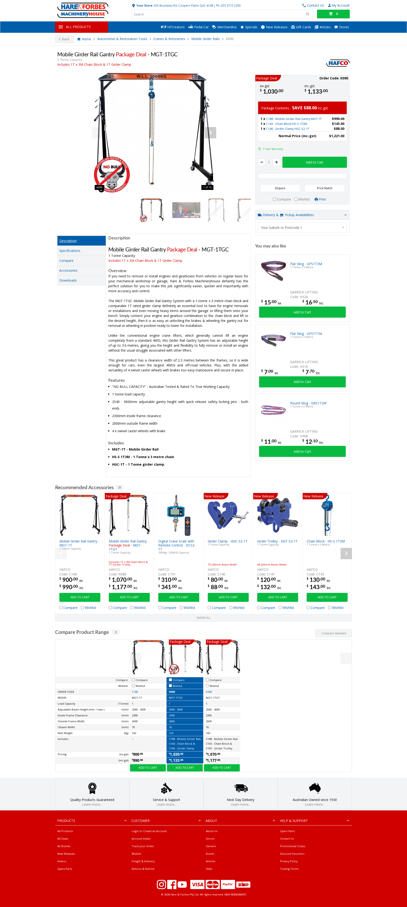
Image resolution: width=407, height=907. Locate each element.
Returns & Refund (143, 868)
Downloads (68, 280)
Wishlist (136, 853)
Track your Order (143, 846)
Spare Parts (64, 868)
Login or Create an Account (149, 831)
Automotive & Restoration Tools (122, 39)
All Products (65, 831)
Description (68, 240)
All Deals (62, 838)
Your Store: (144, 5)
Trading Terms (289, 868)
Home (86, 39)
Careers (211, 846)
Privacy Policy (289, 861)
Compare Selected (333, 633)
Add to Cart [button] (314, 162)
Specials (250, 27)
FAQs (209, 868)
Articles (325, 27)
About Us (211, 831)
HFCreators (175, 27)
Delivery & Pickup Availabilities (288, 215)
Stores (343, 27)
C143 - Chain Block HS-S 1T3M (286, 124)
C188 (135, 692)
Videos (61, 861)
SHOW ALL (204, 618)
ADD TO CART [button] (79, 597)
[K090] (154, 133)
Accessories (68, 270)
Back (65, 39)
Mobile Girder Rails (205, 39)
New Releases (276, 27)
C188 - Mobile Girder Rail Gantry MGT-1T (294, 119)
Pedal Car (201, 27)
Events (210, 853)
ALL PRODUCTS (78, 27)
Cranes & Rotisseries (169, 39)
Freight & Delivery (143, 861)
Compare (66, 260)
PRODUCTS (66, 820)
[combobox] (302, 227)
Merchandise (226, 27)
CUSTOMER (140, 820)
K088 (209, 692)
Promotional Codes (292, 846)
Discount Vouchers (292, 853)
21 (119, 487)
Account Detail (141, 838)
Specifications (69, 250)
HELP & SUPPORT (294, 820)
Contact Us (287, 838)
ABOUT (211, 820)
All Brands (63, 846)
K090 (172, 692)
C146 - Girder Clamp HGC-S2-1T (287, 129)
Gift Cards (303, 27)
